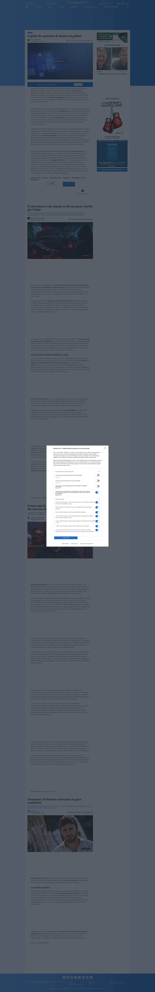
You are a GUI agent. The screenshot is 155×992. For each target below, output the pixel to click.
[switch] (97, 475)
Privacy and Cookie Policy (86, 543)
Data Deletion (65, 543)
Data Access (74, 543)
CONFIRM (66, 537)
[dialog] (77, 496)
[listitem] (77, 471)
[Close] (105, 448)
